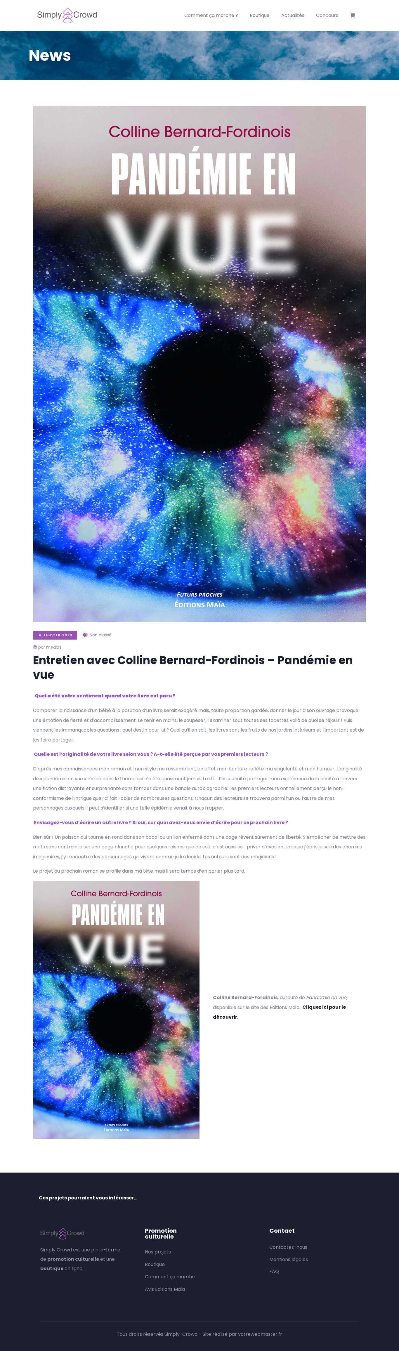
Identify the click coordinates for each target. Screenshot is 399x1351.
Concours (327, 15)
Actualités (292, 15)
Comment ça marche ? (211, 15)
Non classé (101, 635)
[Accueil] (67, 15)
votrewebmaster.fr (260, 1334)
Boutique (260, 15)
